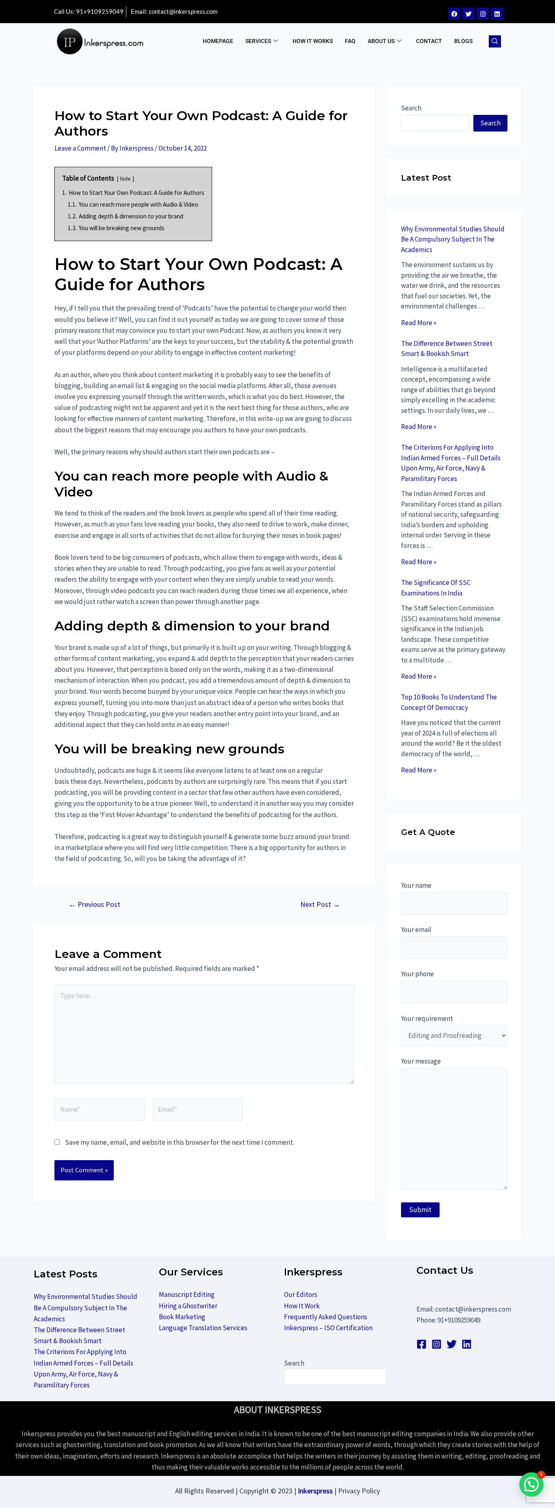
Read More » (418, 322)
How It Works (313, 41)
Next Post (320, 904)
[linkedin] (467, 1344)
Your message (421, 1061)
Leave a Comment (80, 148)
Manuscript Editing (187, 1294)
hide (125, 178)
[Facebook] (454, 14)
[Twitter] (468, 14)
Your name (416, 885)
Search (411, 108)
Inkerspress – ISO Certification (328, 1327)
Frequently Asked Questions (325, 1316)
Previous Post (94, 904)
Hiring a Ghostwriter (188, 1305)
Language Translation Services (203, 1327)
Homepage (218, 41)
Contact (429, 41)
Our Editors (300, 1294)
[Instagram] (483, 14)
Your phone (417, 973)
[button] (495, 41)
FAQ (350, 41)
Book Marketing (182, 1316)
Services (258, 41)
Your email (416, 929)
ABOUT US (381, 41)
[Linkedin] (497, 14)
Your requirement (427, 1018)
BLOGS (463, 41)
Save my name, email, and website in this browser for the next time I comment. (179, 1142)
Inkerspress (315, 1490)
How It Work (302, 1305)
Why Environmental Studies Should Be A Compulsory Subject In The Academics (453, 239)
